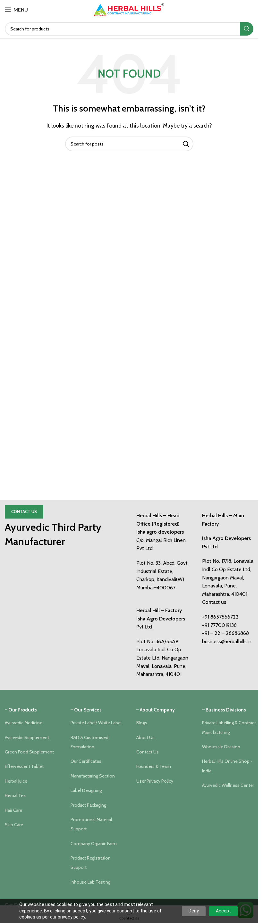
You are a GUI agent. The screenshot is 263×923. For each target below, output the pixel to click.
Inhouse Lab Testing (90, 882)
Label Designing (86, 790)
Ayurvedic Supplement (27, 737)
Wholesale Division (221, 747)
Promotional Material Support (91, 824)
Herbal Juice (16, 781)
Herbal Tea (15, 795)
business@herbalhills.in (226, 641)
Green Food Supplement (29, 752)
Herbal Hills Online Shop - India (227, 765)
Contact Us (24, 511)
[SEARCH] (246, 29)
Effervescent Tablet (24, 766)
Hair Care (13, 810)
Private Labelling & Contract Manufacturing (229, 727)
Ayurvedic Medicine (23, 723)
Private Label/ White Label (96, 723)
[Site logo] (129, 9)
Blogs (141, 723)
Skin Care (14, 824)
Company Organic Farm (94, 843)
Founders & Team (153, 766)
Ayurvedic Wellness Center (228, 785)
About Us (145, 737)
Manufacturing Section (93, 776)
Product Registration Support (91, 862)
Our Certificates (86, 761)
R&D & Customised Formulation (89, 742)
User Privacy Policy (154, 781)
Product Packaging (88, 805)
